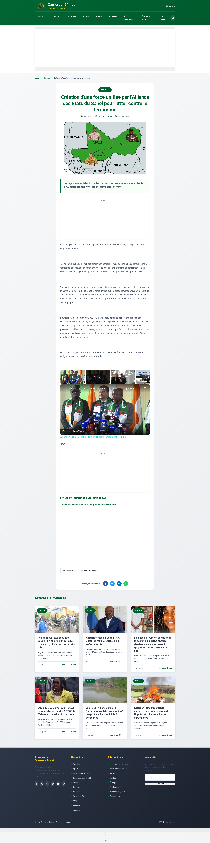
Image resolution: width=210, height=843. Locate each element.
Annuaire (113, 16)
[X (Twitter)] (52, 784)
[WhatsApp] (47, 784)
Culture (76, 782)
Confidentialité (116, 787)
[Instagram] (42, 784)
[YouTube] (58, 784)
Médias (99, 16)
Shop (75, 801)
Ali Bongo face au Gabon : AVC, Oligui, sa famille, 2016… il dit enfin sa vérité (103, 641)
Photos (86, 16)
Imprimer (69, 571)
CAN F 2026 (146, 18)
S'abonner (160, 784)
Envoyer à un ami (90, 571)
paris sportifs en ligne (119, 764)
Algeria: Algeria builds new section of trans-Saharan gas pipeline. (101, 388)
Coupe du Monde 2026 (82, 778)
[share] (145, 387)
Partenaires (115, 796)
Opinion (76, 787)
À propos (114, 782)
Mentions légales (117, 791)
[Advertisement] (105, 48)
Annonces (128, 19)
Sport (75, 769)
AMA (163, 19)
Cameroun (71, 16)
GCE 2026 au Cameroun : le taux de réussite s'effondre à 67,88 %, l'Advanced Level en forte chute (56, 711)
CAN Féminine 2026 (81, 773)
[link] (64, 388)
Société (47, 78)
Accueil (40, 16)
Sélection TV (78, 796)
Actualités (55, 16)
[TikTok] (63, 784)
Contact (113, 778)
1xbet (112, 773)
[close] (106, 833)
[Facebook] (36, 784)
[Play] (123, 376)
